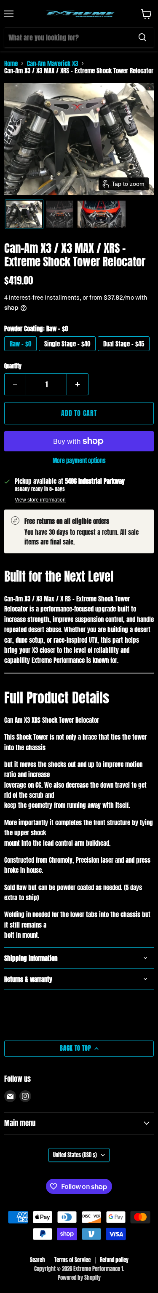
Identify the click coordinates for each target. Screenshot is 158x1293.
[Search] (142, 37)
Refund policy (114, 1260)
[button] (24, 214)
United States (75, 1155)
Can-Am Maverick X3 (52, 63)
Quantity (12, 366)
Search (37, 1260)
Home (11, 63)
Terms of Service (72, 1260)
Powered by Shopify (79, 1278)
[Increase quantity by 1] (77, 384)
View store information (40, 500)
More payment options (79, 460)
